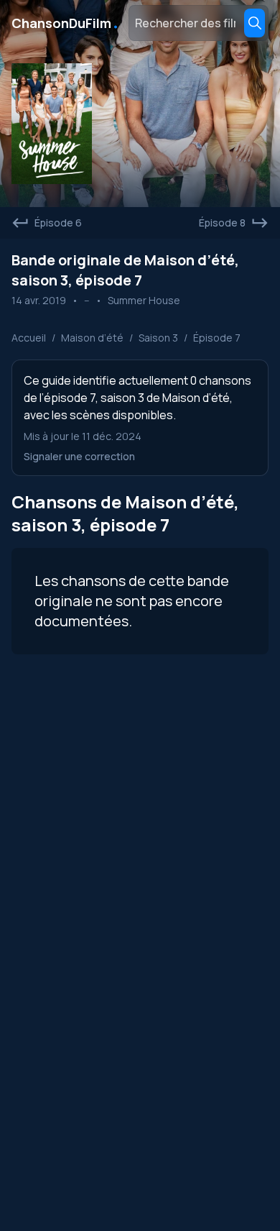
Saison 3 (158, 337)
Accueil (28, 337)
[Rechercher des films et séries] (254, 23)
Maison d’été (92, 337)
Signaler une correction (79, 456)
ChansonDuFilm (65, 23)
